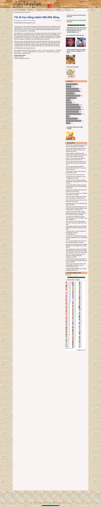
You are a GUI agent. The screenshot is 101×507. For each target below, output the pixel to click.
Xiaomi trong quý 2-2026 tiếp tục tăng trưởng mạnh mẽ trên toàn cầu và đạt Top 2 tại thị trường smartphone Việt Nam (76, 155)
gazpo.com (65, 502)
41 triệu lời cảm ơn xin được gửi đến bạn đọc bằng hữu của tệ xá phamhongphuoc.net (76, 233)
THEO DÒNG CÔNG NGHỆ (73, 109)
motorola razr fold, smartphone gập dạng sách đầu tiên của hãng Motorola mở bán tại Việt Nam (76, 181)
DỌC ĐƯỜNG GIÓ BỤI (72, 88)
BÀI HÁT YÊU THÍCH (71, 84)
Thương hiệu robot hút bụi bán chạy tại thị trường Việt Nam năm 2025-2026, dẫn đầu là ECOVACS (76, 186)
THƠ (53, 9)
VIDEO (68, 123)
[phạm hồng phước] (28, 7)
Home (80, 1)
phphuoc (20, 20)
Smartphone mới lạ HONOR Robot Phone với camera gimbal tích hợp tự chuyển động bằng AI (76, 237)
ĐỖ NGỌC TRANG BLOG (72, 91)
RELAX (68, 100)
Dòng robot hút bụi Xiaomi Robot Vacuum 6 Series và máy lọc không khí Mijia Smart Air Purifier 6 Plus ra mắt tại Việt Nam (76, 208)
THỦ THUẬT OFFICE (71, 118)
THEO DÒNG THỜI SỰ (72, 111)
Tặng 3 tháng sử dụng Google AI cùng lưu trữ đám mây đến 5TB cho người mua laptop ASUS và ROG (76, 150)
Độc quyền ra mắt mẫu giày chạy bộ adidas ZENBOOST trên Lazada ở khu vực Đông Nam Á (76, 246)
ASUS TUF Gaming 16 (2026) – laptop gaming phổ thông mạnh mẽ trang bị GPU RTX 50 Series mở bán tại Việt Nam (76, 213)
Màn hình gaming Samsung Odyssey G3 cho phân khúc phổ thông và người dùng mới (76, 163)
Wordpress (56, 502)
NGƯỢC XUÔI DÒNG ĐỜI (73, 95)
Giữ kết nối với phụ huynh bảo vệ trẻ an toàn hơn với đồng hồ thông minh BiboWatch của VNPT (75, 255)
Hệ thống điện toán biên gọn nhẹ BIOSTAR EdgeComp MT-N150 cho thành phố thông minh (76, 228)
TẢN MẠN (23, 9)
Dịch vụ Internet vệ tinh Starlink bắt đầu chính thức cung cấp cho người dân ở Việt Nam (76, 223)
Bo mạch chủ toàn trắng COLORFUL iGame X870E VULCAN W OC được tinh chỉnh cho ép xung (76, 168)
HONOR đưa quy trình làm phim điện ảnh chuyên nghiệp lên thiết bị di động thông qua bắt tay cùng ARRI (76, 260)
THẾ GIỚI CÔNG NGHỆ (72, 104)
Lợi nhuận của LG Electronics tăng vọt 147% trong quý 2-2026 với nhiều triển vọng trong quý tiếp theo (76, 218)
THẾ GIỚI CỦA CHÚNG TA (42, 9)
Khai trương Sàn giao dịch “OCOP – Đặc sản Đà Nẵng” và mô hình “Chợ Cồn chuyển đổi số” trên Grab (76, 265)
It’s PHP (85, 1)
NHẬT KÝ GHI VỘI (71, 98)
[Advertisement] (76, 364)
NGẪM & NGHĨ (70, 93)
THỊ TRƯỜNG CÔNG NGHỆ (73, 114)
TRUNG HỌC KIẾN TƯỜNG (73, 120)
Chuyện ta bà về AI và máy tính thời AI (75, 174)
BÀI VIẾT (31, 9)
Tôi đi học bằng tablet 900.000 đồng (36, 17)
